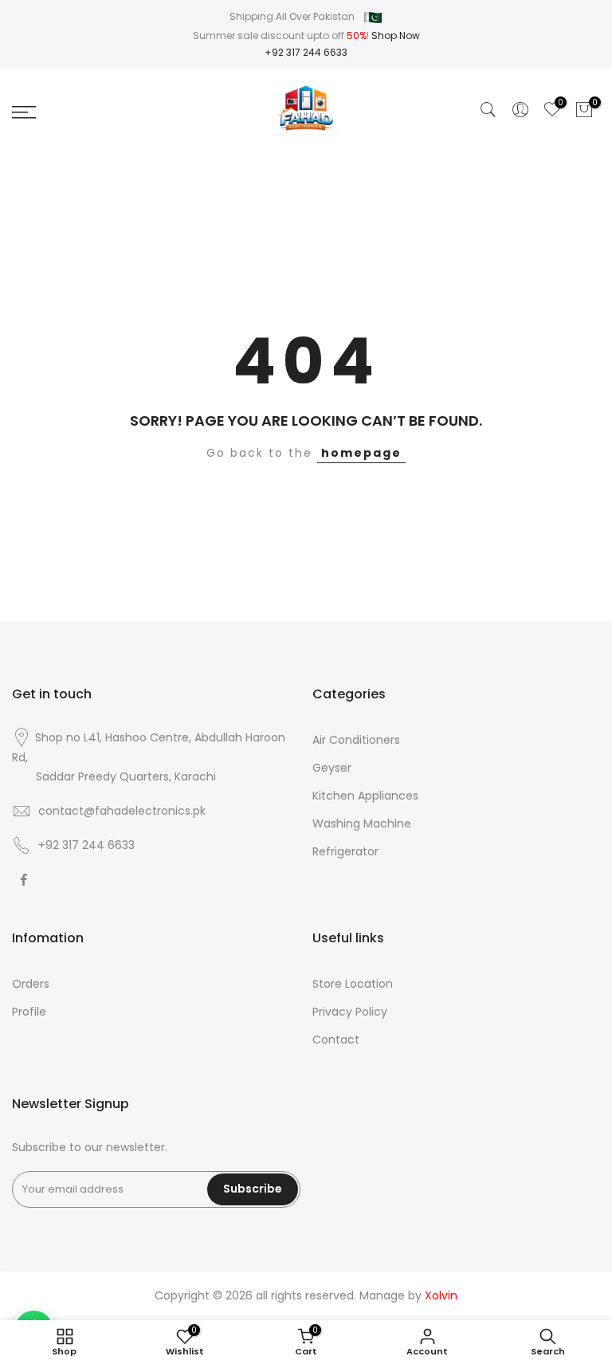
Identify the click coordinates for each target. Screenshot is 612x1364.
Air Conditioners (356, 740)
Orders (30, 984)
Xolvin (441, 1295)
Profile (29, 1012)
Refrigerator (345, 851)
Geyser (331, 768)
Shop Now (395, 35)
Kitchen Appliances (365, 796)
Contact (335, 1040)
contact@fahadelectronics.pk (122, 811)
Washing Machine (361, 823)
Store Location (352, 984)
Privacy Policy (349, 1012)
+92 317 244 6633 (306, 52)
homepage (361, 453)
